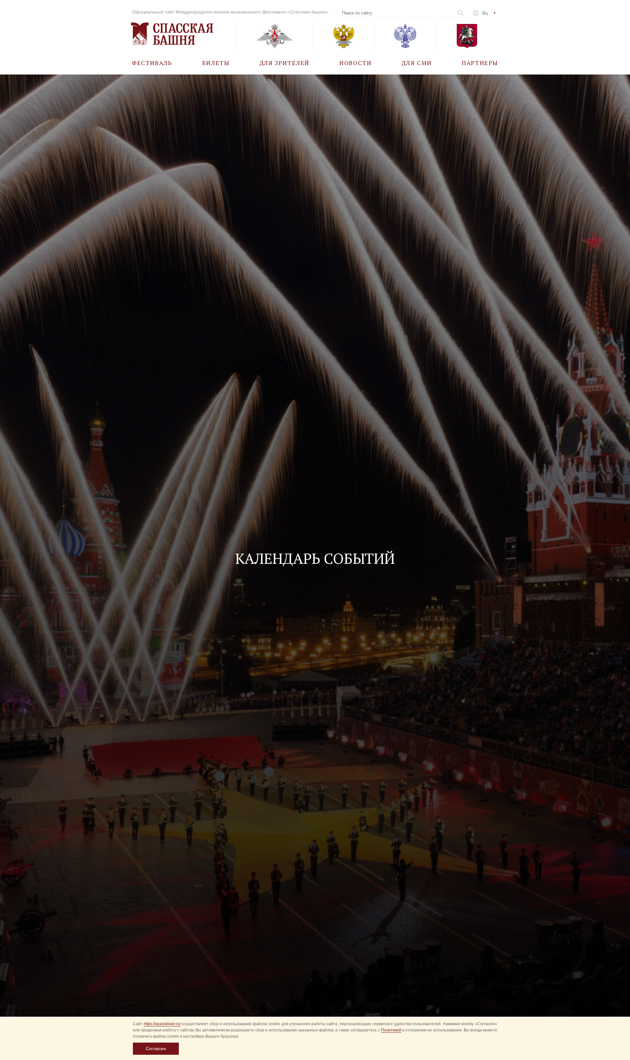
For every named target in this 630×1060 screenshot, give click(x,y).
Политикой (391, 1030)
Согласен (156, 1048)
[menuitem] (152, 62)
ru (485, 13)
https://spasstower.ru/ (162, 1024)
